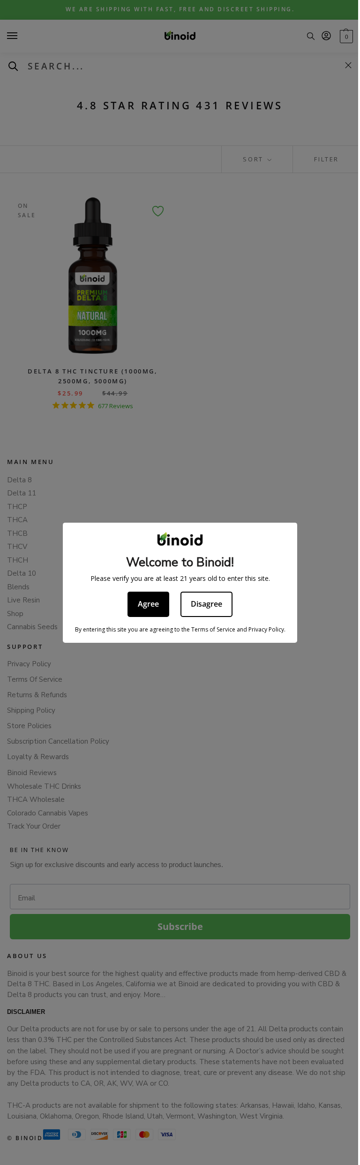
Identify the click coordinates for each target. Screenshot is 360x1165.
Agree (148, 604)
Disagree (206, 604)
